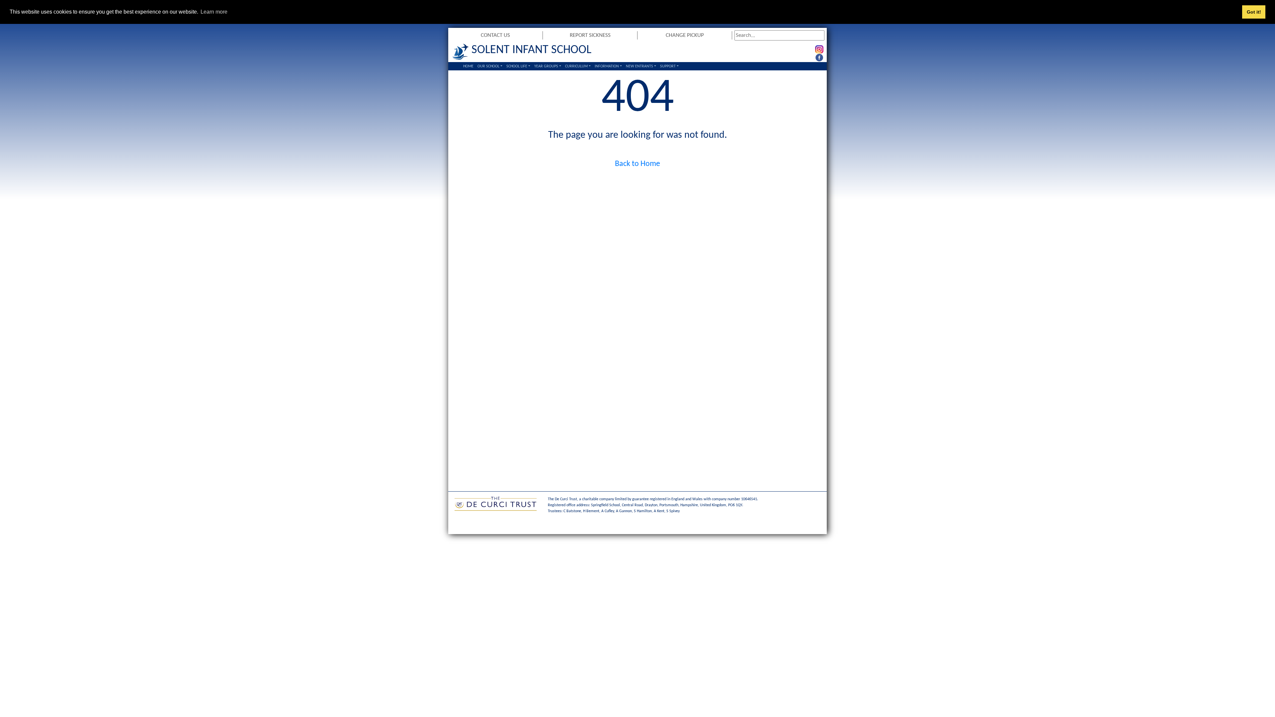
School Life (516, 66)
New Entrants (639, 66)
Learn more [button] (214, 12)
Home (468, 66)
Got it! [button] (1254, 12)
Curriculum (576, 66)
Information (607, 66)
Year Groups (546, 66)
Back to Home (637, 164)
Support (668, 66)
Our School (488, 66)
